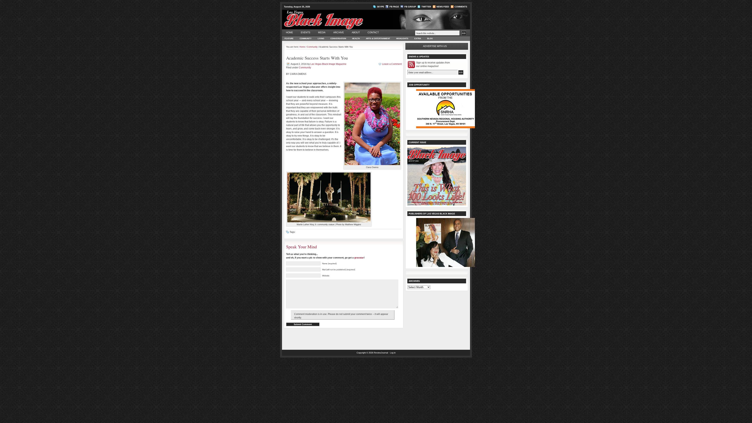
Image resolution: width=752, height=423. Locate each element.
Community (306, 38)
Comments (461, 6)
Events (305, 32)
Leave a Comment (392, 64)
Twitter (426, 6)
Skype (380, 6)
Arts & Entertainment (378, 38)
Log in (393, 353)
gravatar (359, 257)
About (356, 32)
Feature (289, 38)
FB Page (394, 6)
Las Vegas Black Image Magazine (339, 17)
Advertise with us (435, 46)
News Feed (443, 6)
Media (321, 32)
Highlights (402, 38)
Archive (338, 32)
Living (321, 38)
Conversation (338, 38)
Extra (417, 38)
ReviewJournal (381, 353)
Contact (373, 32)
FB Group (410, 6)
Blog (430, 38)
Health (356, 38)
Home (289, 32)
